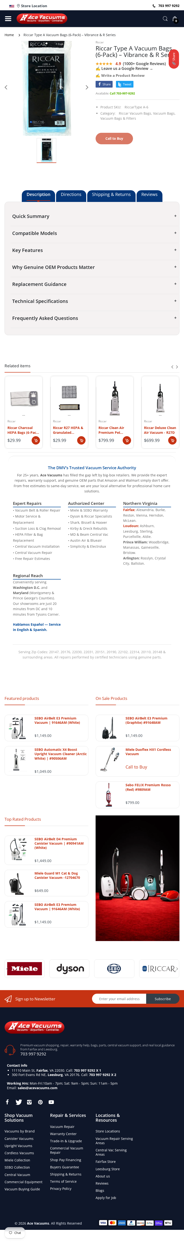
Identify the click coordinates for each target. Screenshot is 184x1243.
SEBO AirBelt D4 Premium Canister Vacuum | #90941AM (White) (59, 843)
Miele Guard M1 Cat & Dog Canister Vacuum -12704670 (57, 875)
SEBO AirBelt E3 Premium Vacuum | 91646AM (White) (57, 720)
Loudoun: (131, 526)
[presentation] (172, 366)
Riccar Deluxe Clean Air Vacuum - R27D (160, 430)
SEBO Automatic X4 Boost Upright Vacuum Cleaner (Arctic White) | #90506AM (60, 753)
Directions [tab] (71, 194)
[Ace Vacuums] (34, 1027)
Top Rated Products (23, 819)
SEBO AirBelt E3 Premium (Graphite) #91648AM (146, 720)
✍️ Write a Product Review (120, 75)
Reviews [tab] (149, 194)
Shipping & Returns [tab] (111, 194)
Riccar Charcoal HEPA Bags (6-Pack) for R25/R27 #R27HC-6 (23, 430)
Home (9, 35)
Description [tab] (38, 194)
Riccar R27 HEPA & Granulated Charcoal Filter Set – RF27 (68, 430)
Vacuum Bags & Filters (118, 118)
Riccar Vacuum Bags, (135, 113)
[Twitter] (18, 1102)
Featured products (22, 698)
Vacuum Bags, (164, 113)
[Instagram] (29, 1102)
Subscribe (163, 999)
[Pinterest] (40, 1102)
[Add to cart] (36, 440)
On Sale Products (111, 698)
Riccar (100, 42)
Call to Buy (136, 767)
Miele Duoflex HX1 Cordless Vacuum (148, 751)
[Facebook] (7, 1102)
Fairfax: (129, 509)
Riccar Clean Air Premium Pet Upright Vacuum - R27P (113, 430)
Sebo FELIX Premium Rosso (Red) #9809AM (148, 787)
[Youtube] (51, 1102)
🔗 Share (174, 59)
